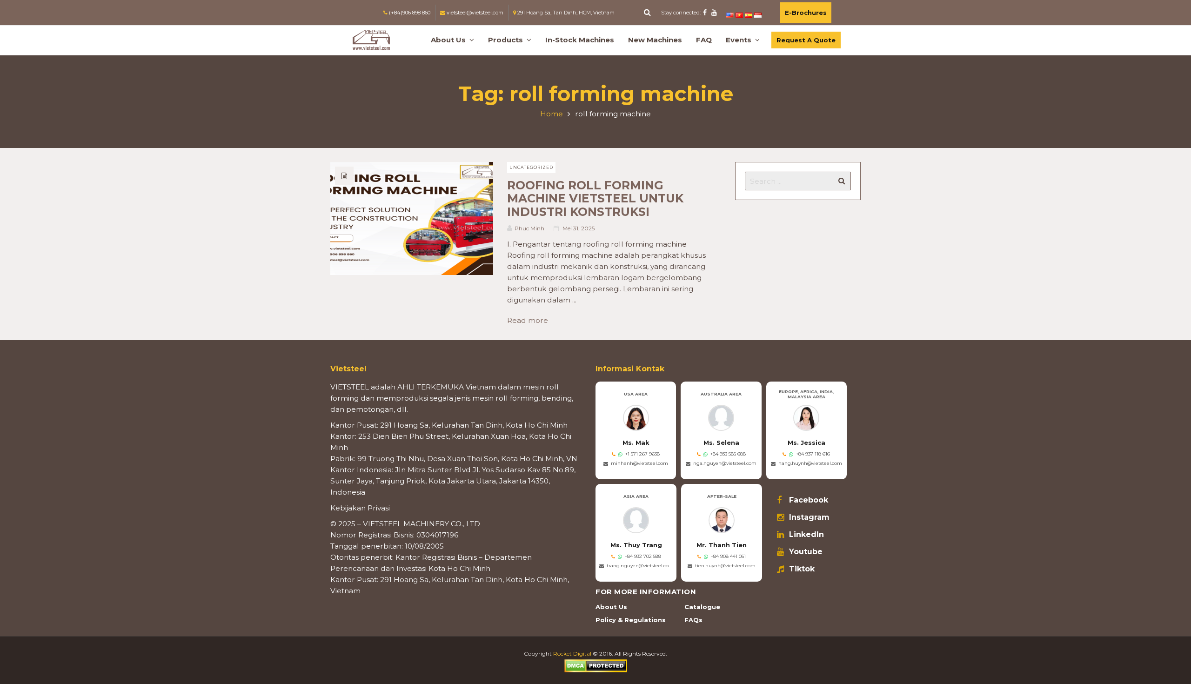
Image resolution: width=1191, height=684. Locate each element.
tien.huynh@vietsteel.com (725, 566)
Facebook (808, 500)
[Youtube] (714, 13)
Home (551, 113)
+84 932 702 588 (643, 556)
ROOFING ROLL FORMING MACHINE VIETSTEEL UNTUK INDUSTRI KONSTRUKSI (595, 198)
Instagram (809, 517)
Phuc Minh (529, 228)
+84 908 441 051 (728, 556)
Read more (531, 320)
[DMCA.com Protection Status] (595, 665)
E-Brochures (806, 12)
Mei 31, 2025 (578, 228)
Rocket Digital (572, 653)
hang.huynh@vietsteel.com (810, 463)
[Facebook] (705, 13)
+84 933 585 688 (728, 454)
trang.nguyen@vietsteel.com (640, 566)
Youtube (806, 552)
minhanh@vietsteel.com (639, 463)
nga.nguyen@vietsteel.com (724, 463)
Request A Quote (806, 40)
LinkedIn (806, 534)
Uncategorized (531, 167)
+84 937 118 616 (813, 454)
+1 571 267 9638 (642, 454)
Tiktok (802, 569)
